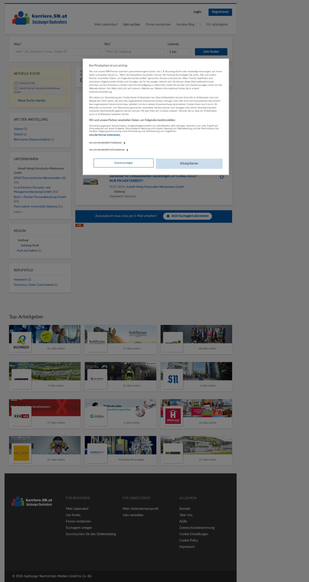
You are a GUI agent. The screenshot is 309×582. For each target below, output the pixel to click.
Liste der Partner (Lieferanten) (104, 135)
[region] (155, 116)
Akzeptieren (189, 163)
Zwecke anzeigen (123, 163)
